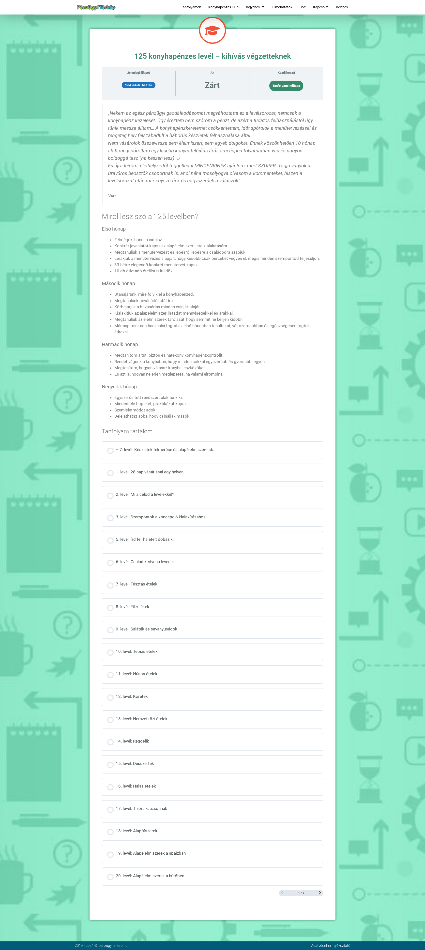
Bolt (303, 7)
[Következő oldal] (320, 893)
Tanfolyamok (191, 7)
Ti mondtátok (282, 7)
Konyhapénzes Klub (223, 7)
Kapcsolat (321, 7)
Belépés (342, 7)
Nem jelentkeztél (138, 85)
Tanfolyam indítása (286, 86)
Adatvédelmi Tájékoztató (330, 945)
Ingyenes (253, 7)
